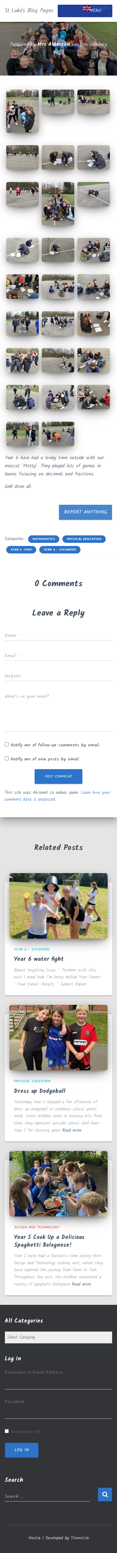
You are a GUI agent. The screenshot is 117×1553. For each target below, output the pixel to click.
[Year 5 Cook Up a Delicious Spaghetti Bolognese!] (58, 1183)
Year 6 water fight (39, 959)
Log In (21, 1450)
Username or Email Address (34, 1372)
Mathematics (43, 539)
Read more (71, 1130)
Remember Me (26, 1431)
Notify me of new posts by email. (45, 759)
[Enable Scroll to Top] (105, 1540)
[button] (22, 111)
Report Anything (85, 512)
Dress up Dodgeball (40, 1091)
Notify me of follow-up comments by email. (55, 745)
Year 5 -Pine (21, 550)
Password (14, 1401)
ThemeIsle (80, 1538)
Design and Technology (36, 1227)
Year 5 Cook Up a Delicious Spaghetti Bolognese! (49, 1241)
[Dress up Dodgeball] (58, 1037)
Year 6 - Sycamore (60, 550)
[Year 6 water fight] (58, 905)
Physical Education (84, 539)
